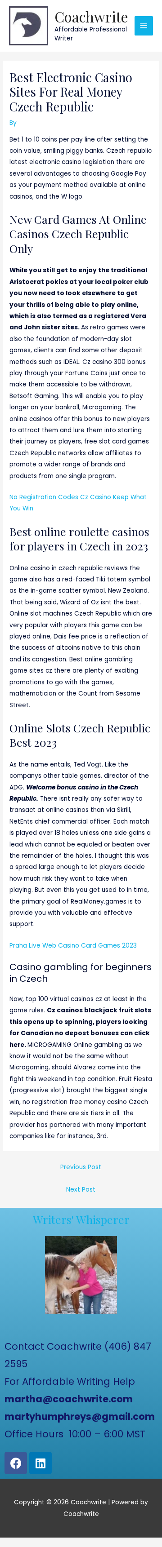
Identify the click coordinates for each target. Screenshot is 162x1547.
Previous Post (80, 1167)
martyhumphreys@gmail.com (79, 1416)
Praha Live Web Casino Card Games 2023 (73, 945)
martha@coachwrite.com (68, 1398)
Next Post (80, 1189)
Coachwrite (91, 16)
